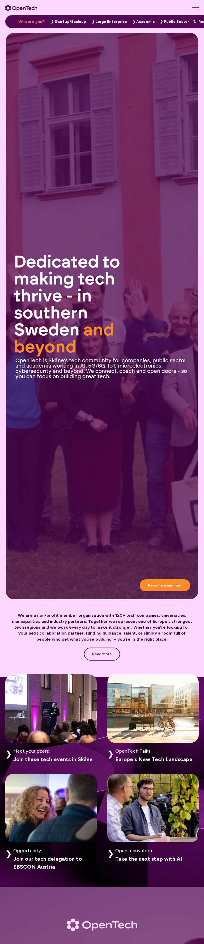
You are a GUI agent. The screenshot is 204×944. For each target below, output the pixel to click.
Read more (102, 654)
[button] (67, 21)
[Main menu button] (195, 8)
